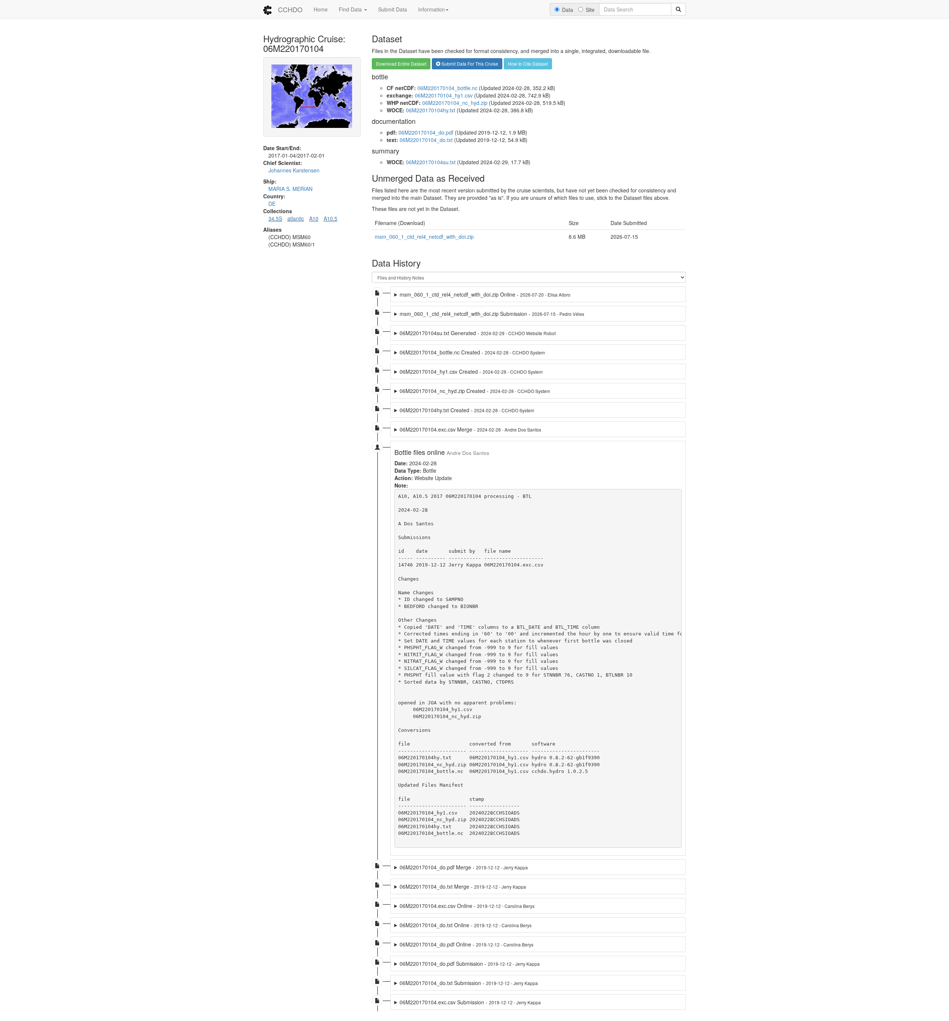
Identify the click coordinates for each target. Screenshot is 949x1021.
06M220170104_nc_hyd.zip (454, 102)
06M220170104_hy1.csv (444, 95)
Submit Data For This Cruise (469, 63)
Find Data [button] (351, 9)
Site (590, 9)
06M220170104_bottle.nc (447, 88)
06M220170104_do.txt (426, 139)
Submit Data (392, 9)
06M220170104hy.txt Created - (467, 410)
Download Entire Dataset (401, 63)
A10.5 (330, 218)
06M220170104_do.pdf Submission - (470, 963)
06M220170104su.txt (431, 162)
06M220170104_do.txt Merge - (463, 886)
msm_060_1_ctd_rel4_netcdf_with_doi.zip (424, 236)
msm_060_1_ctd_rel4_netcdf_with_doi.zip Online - (485, 294)
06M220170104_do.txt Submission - (469, 983)
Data (567, 9)
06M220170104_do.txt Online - (466, 925)
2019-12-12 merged (464, 905)
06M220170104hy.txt (430, 110)
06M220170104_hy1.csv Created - (471, 371)
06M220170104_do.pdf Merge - (464, 867)
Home (321, 9)
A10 (313, 218)
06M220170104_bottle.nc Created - (472, 352)
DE (271, 203)
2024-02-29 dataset (475, 333)
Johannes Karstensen (294, 170)
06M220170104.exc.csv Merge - (470, 429)
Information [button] (431, 9)
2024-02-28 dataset (469, 352)
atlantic (295, 218)
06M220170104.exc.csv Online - (467, 905)
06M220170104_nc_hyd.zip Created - (475, 390)
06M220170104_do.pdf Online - (466, 944)
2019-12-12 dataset (461, 867)
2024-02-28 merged (468, 429)
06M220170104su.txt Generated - (478, 333)
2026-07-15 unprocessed (515, 313)
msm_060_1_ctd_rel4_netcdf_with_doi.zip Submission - (492, 313)
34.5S (275, 218)
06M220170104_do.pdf (426, 132)
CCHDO (290, 9)
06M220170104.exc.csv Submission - (470, 1002)
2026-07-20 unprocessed (482, 294)
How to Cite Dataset (528, 63)
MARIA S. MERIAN (290, 188)
